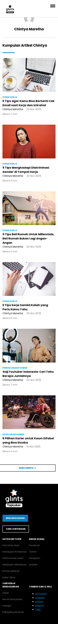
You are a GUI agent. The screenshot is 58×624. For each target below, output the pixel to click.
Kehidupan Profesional (14, 551)
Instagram (34, 558)
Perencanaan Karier (13, 558)
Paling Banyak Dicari (13, 612)
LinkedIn (33, 564)
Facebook (34, 545)
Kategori (6, 605)
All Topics (41, 594)
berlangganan (15, 518)
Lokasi (5, 592)
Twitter (33, 551)
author (39, 601)
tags (38, 609)
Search (39, 605)
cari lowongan (16, 528)
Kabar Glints (8, 577)
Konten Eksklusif (10, 571)
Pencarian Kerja (10, 545)
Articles (40, 597)
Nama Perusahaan (12, 599)
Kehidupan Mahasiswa (14, 564)
